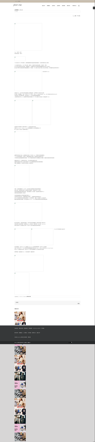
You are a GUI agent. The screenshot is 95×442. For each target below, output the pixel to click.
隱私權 (29, 337)
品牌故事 (27, 296)
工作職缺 (25, 332)
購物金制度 (21, 328)
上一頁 (75, 15)
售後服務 (30, 328)
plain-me (16, 296)
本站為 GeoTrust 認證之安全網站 (21, 337)
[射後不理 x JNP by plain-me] (20, 381)
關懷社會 (34, 332)
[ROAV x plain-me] (20, 346)
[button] (78, 6)
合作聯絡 (29, 332)
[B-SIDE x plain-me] (20, 372)
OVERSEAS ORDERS (37, 328)
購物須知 (26, 328)
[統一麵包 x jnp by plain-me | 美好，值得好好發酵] (20, 312)
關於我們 (16, 332)
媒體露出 (20, 332)
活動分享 (38, 332)
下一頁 (78, 15)
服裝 (30, 296)
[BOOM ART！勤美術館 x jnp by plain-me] (20, 320)
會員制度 (16, 328)
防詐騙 (42, 328)
